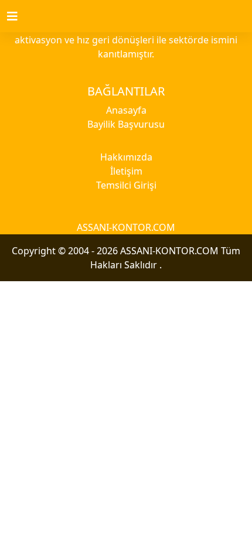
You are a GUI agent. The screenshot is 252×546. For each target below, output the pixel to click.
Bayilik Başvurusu (126, 124)
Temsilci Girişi (126, 185)
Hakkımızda (126, 157)
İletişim (126, 171)
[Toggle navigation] (19, 16)
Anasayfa (126, 110)
